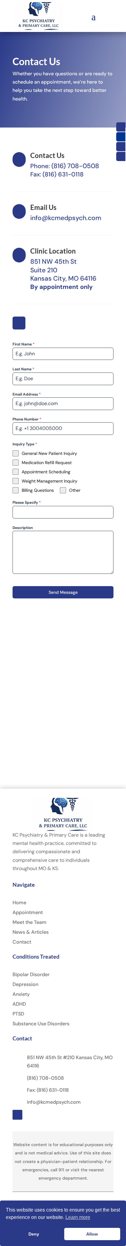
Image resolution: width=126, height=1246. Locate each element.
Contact (22, 942)
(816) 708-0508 (75, 166)
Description (23, 527)
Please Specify (27, 502)
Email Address (27, 394)
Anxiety (21, 994)
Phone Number (27, 419)
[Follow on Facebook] (19, 323)
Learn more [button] (77, 1217)
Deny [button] (33, 1234)
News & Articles (31, 932)
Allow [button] (92, 1234)
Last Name (23, 369)
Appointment (28, 912)
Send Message (63, 592)
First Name (24, 344)
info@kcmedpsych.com (65, 218)
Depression (25, 984)
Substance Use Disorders (41, 1023)
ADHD (19, 1004)
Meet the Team (29, 922)
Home (19, 902)
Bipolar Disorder (31, 974)
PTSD (18, 1014)
